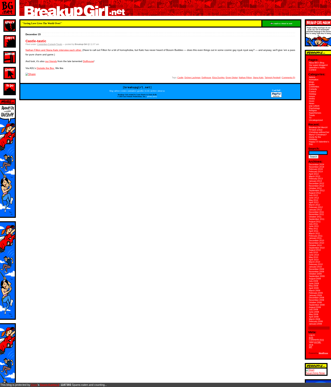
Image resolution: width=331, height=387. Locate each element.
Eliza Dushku (218, 77)
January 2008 (315, 324)
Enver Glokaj (232, 77)
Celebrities (42, 44)
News (311, 103)
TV (310, 118)
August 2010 (315, 250)
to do (147, 91)
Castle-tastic (36, 41)
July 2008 (313, 309)
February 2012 (316, 207)
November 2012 (316, 186)
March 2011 (314, 233)
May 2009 (313, 286)
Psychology (314, 108)
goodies (140, 91)
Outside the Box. (46, 68)
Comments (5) (288, 77)
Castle (180, 77)
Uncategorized (316, 120)
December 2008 (316, 297)
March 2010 (314, 262)
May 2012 (313, 200)
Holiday (312, 94)
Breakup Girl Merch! (318, 127)
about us (161, 91)
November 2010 (316, 243)
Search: (314, 148)
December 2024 (316, 164)
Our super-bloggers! (318, 65)
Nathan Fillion (245, 77)
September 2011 (316, 219)
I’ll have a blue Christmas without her (319, 131)
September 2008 (317, 305)
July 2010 (313, 252)
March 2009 (314, 290)
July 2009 (313, 281)
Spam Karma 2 (49, 384)
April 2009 (314, 288)
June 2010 (314, 255)
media (312, 98)
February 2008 (316, 321)
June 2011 (314, 226)
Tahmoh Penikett (272, 77)
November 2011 (316, 214)
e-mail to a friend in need (282, 23)
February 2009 (316, 293)
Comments (316, 340)
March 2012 (314, 205)
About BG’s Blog (316, 63)
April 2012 (314, 202)
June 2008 (314, 312)
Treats (59, 44)
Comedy (52, 44)
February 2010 (316, 264)
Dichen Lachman (192, 77)
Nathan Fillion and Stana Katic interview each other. (54, 50)
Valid (315, 342)
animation (132, 91)
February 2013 (316, 178)
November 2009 (316, 271)
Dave (34, 384)
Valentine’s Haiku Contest (317, 68)
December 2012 (316, 183)
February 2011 (316, 236)
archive (154, 91)
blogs (311, 82)
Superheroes (315, 113)
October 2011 (315, 217)
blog (111, 91)
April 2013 (314, 174)
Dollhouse (88, 61)
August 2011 (315, 221)
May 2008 (313, 314)
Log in (312, 335)
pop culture (314, 106)
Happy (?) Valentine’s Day (319, 143)
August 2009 (315, 278)
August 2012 (315, 193)
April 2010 (314, 260)
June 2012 (314, 198)
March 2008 (314, 319)
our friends (51, 61)
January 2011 (315, 238)
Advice (312, 77)
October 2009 (315, 274)
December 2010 (316, 240)
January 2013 (315, 181)
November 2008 (316, 300)
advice (117, 91)
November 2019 (316, 167)
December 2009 (316, 269)
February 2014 (316, 171)
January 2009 (315, 295)
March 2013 (314, 176)
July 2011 (313, 224)
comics (124, 91)
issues (312, 96)
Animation (313, 79)
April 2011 (313, 231)
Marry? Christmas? (318, 134)
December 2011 (316, 212)
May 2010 (313, 257)
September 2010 (317, 248)
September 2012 (317, 190)
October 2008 (315, 302)
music (311, 101)
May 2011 (313, 228)
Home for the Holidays (315, 138)
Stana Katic (258, 77)
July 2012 (313, 195)
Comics (312, 91)
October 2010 (315, 245)
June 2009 (314, 283)
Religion (313, 110)
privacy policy (152, 96)
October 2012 (315, 188)
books (312, 84)
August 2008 (315, 307)
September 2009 (317, 276)
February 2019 (316, 169)
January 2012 (315, 210)
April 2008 (314, 317)
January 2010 (315, 267)
